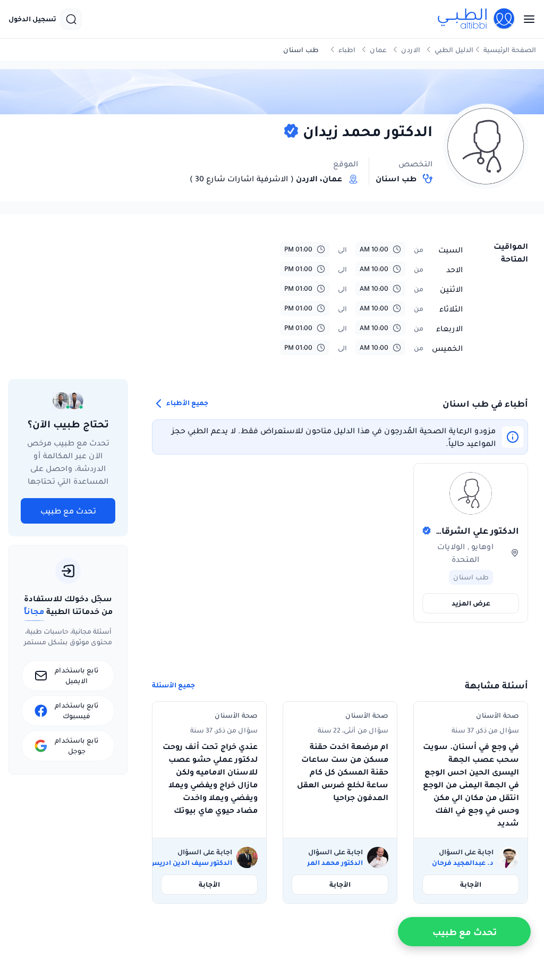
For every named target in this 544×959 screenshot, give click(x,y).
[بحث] (71, 19)
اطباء (346, 50)
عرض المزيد (471, 603)
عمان (378, 50)
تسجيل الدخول (32, 19)
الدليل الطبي (454, 50)
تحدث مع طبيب (68, 511)
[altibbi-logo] (476, 19)
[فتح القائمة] (526, 19)
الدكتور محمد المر (335, 862)
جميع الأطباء (186, 403)
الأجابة (470, 884)
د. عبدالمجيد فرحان (463, 862)
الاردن (410, 50)
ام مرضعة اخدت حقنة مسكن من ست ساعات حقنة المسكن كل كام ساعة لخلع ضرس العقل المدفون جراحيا (342, 772)
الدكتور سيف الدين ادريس (190, 862)
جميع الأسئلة (173, 685)
